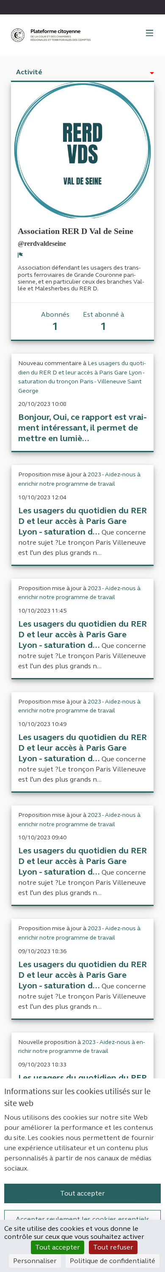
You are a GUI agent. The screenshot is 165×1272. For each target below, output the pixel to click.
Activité (29, 72)
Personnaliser (35, 1261)
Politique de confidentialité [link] (112, 1261)
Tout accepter (82, 1193)
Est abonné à (103, 321)
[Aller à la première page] (51, 35)
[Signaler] (20, 254)
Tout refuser (113, 1247)
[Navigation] (150, 33)
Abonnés (55, 321)
